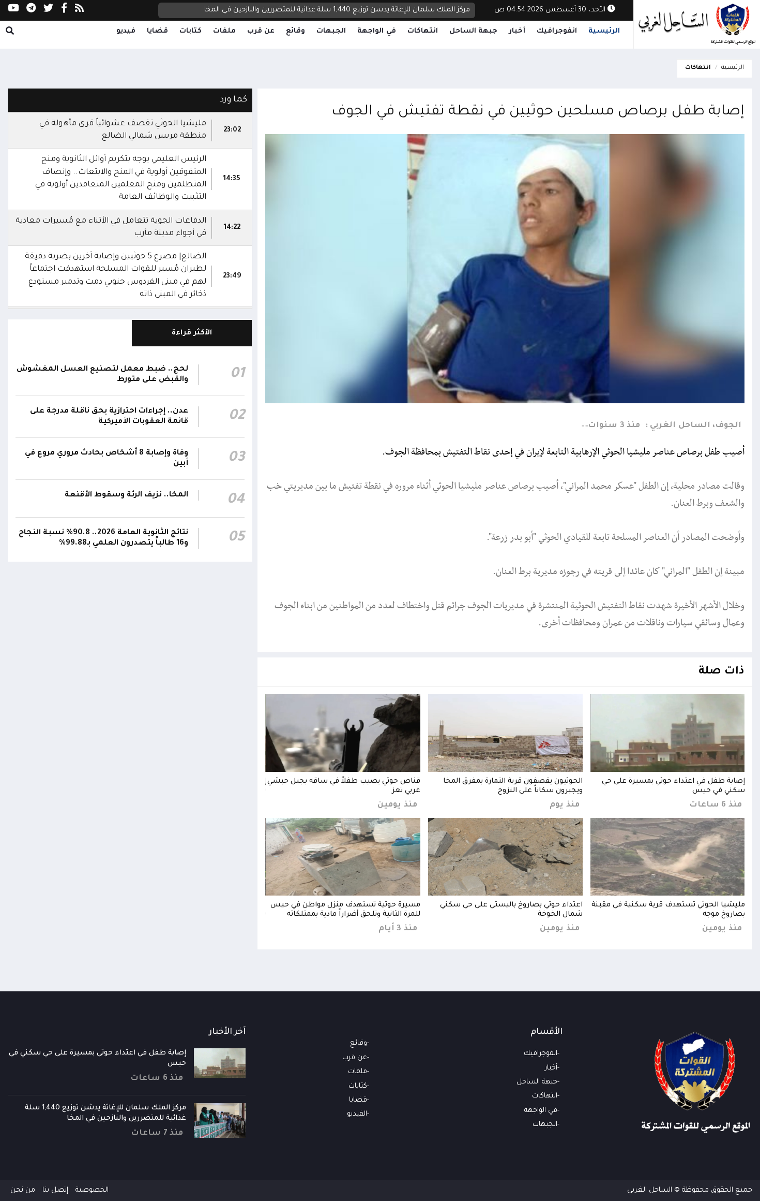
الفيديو (357, 1114)
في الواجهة (376, 31)
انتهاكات (422, 31)
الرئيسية (604, 31)
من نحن (22, 1190)
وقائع (295, 31)
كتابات (190, 31)
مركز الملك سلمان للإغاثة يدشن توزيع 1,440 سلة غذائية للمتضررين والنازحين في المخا (337, 10)
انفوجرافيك (557, 31)
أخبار (517, 31)
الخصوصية (92, 1190)
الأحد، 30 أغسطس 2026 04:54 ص (550, 10)
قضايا (157, 31)
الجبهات (331, 31)
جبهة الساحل (473, 31)
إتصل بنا (55, 1190)
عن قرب (261, 31)
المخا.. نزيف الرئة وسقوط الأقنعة (126, 495)
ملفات (224, 31)
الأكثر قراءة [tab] (192, 333)
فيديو (125, 31)
